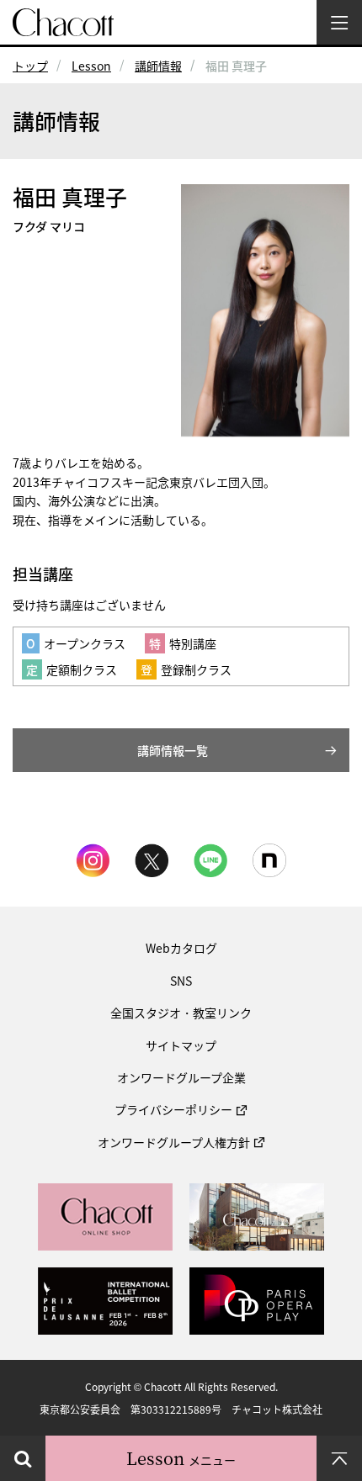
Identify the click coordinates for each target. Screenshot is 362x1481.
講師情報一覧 (172, 750)
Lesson (91, 65)
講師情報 (158, 65)
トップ (30, 65)
